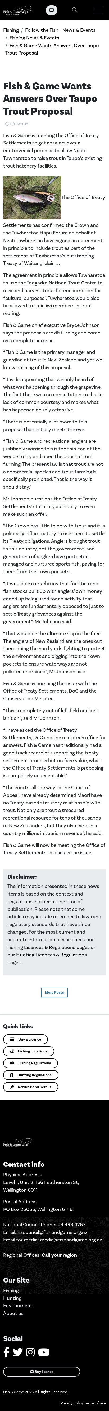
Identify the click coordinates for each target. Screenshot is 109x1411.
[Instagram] (30, 1354)
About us (13, 1313)
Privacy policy (72, 1403)
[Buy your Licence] (51, 10)
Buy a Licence (30, 1039)
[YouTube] (43, 1354)
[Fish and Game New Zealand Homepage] (17, 10)
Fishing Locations (32, 1051)
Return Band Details (34, 1087)
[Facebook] (6, 1354)
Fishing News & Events (34, 38)
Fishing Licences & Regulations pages (48, 947)
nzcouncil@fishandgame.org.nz (52, 1232)
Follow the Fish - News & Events (60, 30)
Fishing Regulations (35, 1063)
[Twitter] (18, 1354)
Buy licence (43, 1371)
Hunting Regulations (34, 1075)
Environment (17, 1306)
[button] (98, 10)
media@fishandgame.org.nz (71, 1240)
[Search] (75, 10)
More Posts (54, 992)
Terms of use (95, 1403)
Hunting (12, 1298)
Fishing (11, 30)
